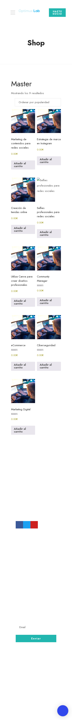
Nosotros (23, 671)
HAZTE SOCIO (57, 13)
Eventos (22, 692)
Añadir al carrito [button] (20, 164)
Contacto (24, 678)
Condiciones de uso (32, 685)
